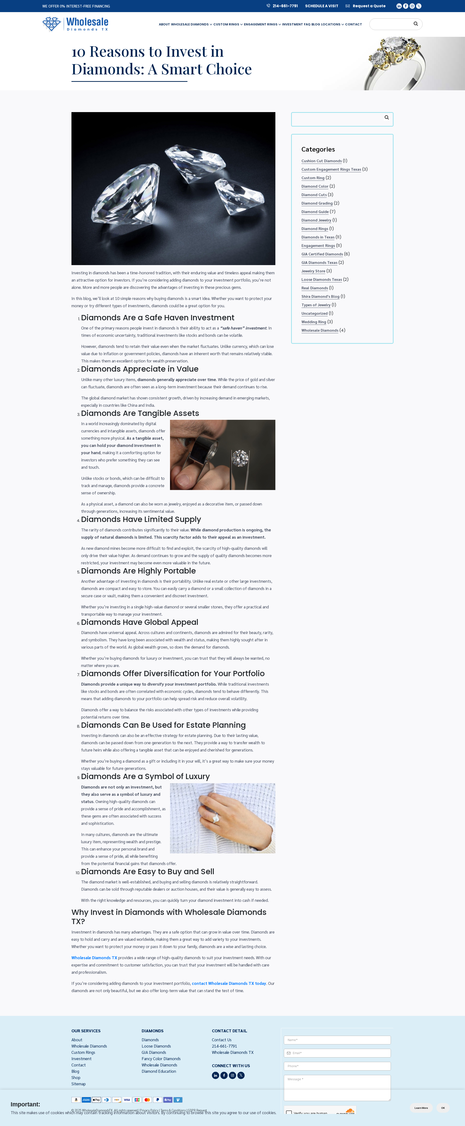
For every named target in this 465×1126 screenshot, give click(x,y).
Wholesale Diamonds (190, 24)
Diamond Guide (315, 211)
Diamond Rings (315, 228)
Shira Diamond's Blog (321, 296)
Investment (292, 24)
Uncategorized (315, 313)
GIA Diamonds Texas (319, 262)
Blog (315, 24)
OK (443, 1107)
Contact (353, 24)
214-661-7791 (285, 5)
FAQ (307, 24)
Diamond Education (159, 1071)
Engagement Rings (261, 24)
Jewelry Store (313, 270)
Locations (331, 24)
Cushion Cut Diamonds (322, 160)
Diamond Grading (317, 203)
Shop (75, 1077)
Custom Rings (226, 24)
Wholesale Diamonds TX (233, 1052)
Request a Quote (369, 5)
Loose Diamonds (156, 1046)
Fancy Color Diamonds (161, 1058)
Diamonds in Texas (318, 236)
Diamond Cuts (314, 194)
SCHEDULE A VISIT (321, 5)
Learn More (421, 1107)
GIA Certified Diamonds (322, 253)
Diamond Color (315, 186)
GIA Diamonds (154, 1052)
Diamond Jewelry (316, 219)
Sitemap (78, 1083)
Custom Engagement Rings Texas (331, 169)
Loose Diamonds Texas (322, 279)
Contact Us (222, 1039)
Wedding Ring (314, 321)
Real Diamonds (315, 287)
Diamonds (150, 1039)
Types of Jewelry (316, 304)
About (164, 24)
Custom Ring (313, 177)
